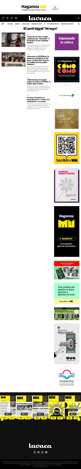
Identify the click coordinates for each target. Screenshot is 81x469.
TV (44, 24)
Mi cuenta (47, 28)
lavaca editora (25, 24)
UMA (42, 28)
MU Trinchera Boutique (53, 24)
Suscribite (17, 24)
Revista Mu (10, 24)
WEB (4, 418)
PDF (11, 418)
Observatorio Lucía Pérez (67, 24)
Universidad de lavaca (36, 24)
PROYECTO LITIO (35, 28)
